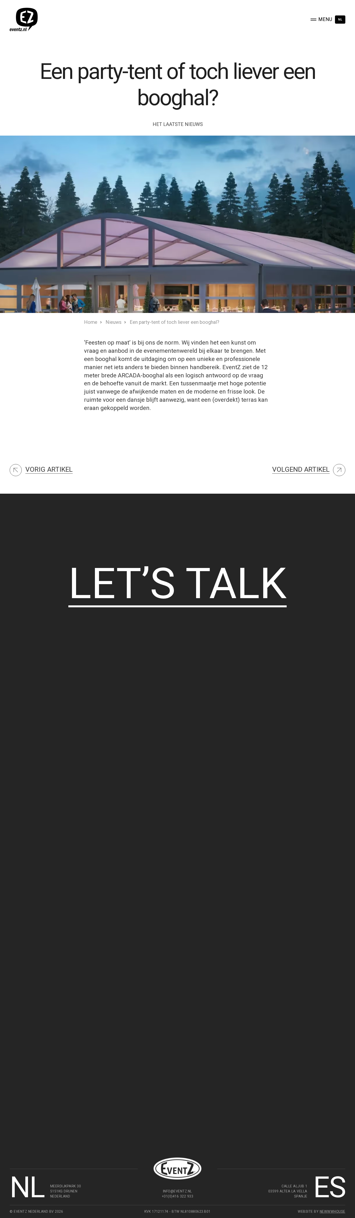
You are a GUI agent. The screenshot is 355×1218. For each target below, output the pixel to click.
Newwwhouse (332, 1211)
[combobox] (340, 19)
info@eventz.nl (177, 1191)
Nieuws (113, 322)
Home (90, 322)
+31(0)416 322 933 (177, 1196)
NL (340, 19)
